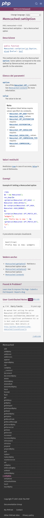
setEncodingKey (9, 468)
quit (5, 452)
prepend (7, 446)
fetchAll (7, 392)
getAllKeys (8, 400)
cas (5, 365)
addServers (8, 357)
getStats (7, 430)
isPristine (7, 444)
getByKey (7, 403)
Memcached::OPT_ (21, 85)
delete (6, 379)
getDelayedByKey (10, 408)
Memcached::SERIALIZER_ (19, 135)
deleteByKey (8, 381)
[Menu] (41, 3)
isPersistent (8, 441)
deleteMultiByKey (10, 387)
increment (7, 435)
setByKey (7, 465)
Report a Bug (19, 292)
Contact (19, 510)
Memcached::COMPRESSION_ (20, 143)
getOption (7, 416)
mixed (6, 51)
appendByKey (9, 362)
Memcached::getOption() (15, 264)
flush (6, 395)
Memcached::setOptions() (15, 269)
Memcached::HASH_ (17, 116)
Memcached (8, 345)
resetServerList (9, 460)
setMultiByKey (9, 473)
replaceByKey (9, 457)
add (5, 349)
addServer (7, 354)
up (4, 306)
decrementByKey (10, 376)
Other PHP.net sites (12, 515)
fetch (6, 389)
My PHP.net (8, 510)
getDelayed (8, 406)
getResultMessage (10, 422)
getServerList (9, 427)
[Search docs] (36, 3)
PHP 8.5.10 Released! (22, 9)
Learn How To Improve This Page (16, 289)
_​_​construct (8, 370)
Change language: (18, 15)
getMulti (7, 411)
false (34, 166)
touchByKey (8, 487)
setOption (7, 476)
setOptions (8, 479)
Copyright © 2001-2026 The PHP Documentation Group (16, 501)
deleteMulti (8, 384)
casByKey (7, 368)
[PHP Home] (6, 3)
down (8, 306)
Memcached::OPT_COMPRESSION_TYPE (23, 138)
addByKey (7, 352)
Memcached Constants (18, 88)
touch (6, 484)
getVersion (8, 433)
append (6, 360)
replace (6, 454)
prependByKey (9, 449)
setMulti (7, 471)
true (14, 166)
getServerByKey (9, 425)
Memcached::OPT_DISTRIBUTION (21, 119)
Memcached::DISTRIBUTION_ (20, 125)
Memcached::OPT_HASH (18, 114)
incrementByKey (10, 438)
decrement (8, 373)
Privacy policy (28, 515)
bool (21, 51)
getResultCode (9, 419)
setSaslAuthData (10, 481)
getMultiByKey (9, 414)
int (26, 49)
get (5, 398)
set (5, 462)
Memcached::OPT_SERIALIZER (20, 130)
